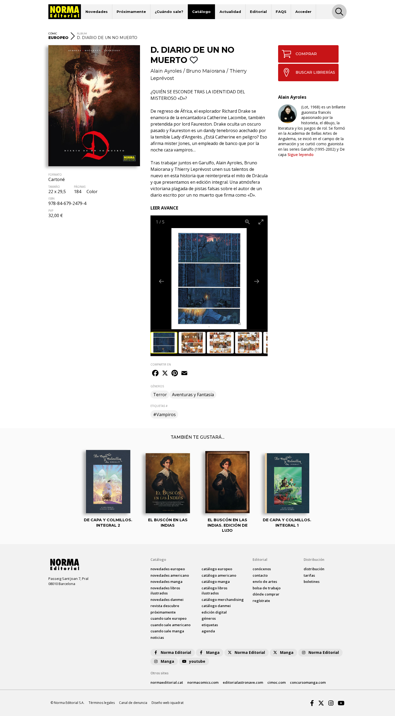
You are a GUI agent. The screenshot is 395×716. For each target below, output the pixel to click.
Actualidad (230, 11)
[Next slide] (256, 281)
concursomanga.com (308, 682)
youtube (197, 661)
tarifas (309, 575)
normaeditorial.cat (166, 682)
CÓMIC (52, 33)
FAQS (281, 11)
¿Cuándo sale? (169, 11)
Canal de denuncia (133, 702)
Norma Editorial (176, 652)
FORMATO (55, 174)
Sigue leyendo (301, 154)
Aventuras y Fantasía (193, 395)
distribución (314, 568)
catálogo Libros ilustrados (214, 591)
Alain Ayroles (166, 71)
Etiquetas (210, 624)
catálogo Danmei (216, 605)
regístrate (261, 600)
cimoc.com (276, 682)
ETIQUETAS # (158, 406)
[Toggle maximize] (261, 221)
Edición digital (214, 612)
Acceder (303, 11)
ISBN (51, 198)
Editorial (258, 11)
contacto (260, 575)
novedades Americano (169, 575)
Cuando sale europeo (168, 618)
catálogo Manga (216, 581)
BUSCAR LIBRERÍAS (315, 72)
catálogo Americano (219, 575)
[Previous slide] (161, 281)
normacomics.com (202, 682)
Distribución (314, 559)
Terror (160, 395)
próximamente (163, 612)
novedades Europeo (167, 568)
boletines (311, 581)
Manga (213, 652)
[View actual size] (247, 221)
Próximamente (131, 11)
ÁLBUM (82, 33)
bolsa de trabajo (267, 588)
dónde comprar (266, 594)
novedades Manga (166, 581)
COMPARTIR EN (160, 364)
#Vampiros (164, 414)
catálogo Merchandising (223, 599)
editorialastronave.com (243, 682)
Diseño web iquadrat (168, 702)
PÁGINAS (79, 187)
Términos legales (102, 702)
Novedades (96, 11)
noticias (157, 637)
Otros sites (159, 673)
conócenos (262, 568)
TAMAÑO (54, 187)
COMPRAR (306, 53)
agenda (208, 631)
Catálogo (201, 11)
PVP (50, 210)
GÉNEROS (157, 386)
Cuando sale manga (167, 631)
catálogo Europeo (217, 568)
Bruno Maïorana (205, 71)
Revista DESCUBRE (164, 605)
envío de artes (265, 581)
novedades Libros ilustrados (165, 591)
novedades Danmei (167, 599)
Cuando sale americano (170, 624)
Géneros (209, 618)
